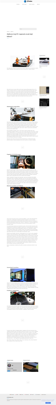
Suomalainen (38, 394)
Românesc (12, 394)
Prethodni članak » (26, 360)
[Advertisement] (28, 11)
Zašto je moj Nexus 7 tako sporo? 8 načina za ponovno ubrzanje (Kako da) (31, 369)
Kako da (38, 4)
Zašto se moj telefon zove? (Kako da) (14, 369)
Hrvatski (32, 394)
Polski (17, 394)
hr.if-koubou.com (10, 397)
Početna (8, 31)
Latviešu (22, 394)
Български (44, 394)
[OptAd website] (35, 88)
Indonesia (27, 394)
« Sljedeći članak (10, 360)
